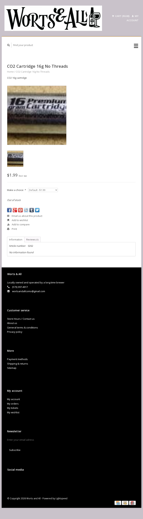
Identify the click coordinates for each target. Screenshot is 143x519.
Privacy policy (14, 331)
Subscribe (14, 450)
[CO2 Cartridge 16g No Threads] (36, 115)
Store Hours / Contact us (21, 318)
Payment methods (17, 359)
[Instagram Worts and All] (34, 480)
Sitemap (11, 368)
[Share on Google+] (15, 210)
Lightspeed (61, 498)
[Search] (8, 45)
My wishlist (13, 412)
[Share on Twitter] (37, 210)
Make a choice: (16, 190)
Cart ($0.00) (122, 16)
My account (13, 399)
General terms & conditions (22, 327)
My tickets (12, 408)
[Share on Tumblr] (31, 210)
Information (15, 239)
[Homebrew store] (53, 18)
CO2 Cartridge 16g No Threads (33, 71)
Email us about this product (26, 216)
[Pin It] (20, 210)
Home (10, 71)
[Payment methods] (118, 502)
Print (14, 229)
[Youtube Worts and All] (26, 480)
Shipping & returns (17, 363)
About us (12, 323)
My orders (13, 403)
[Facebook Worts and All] (11, 480)
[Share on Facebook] (9, 210)
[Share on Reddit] (26, 210)
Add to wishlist (19, 220)
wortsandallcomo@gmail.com (28, 291)
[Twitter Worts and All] (18, 480)
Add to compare (20, 224)
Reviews (32, 239)
